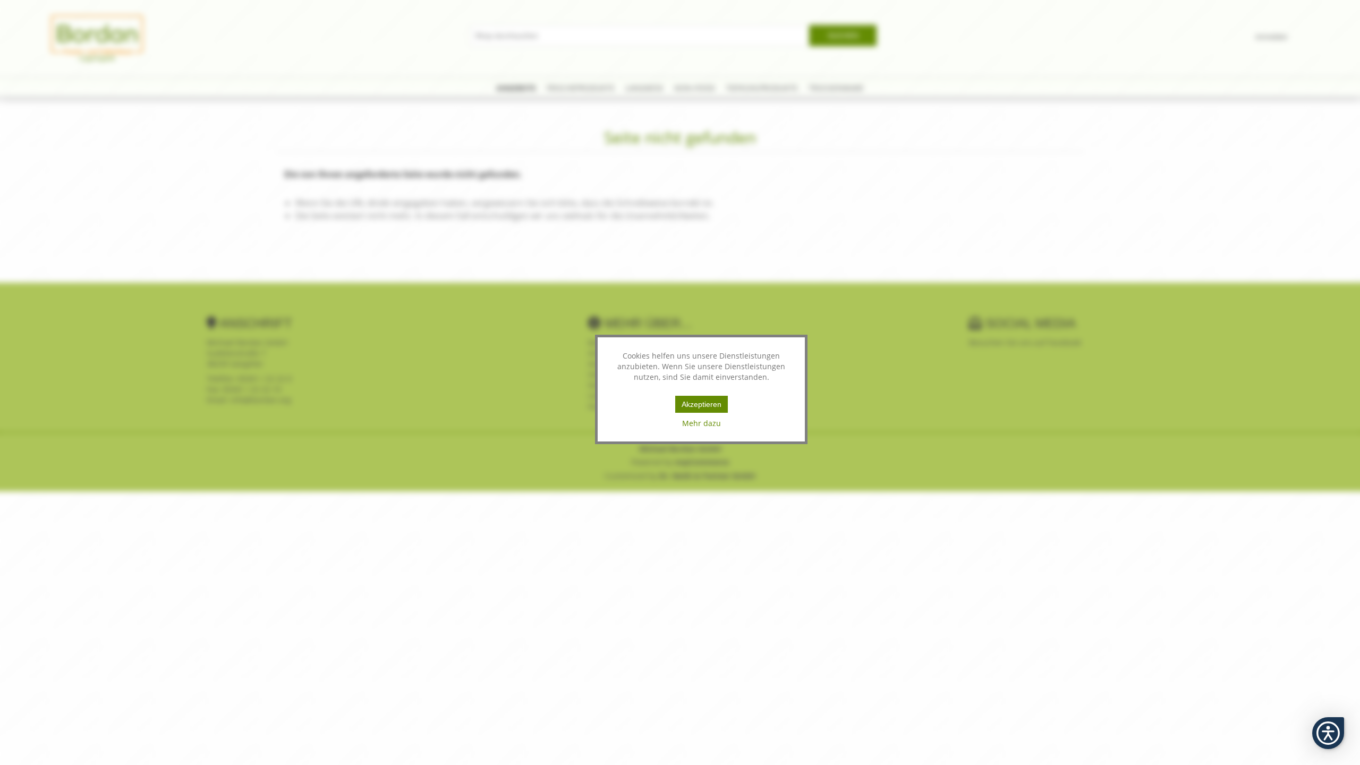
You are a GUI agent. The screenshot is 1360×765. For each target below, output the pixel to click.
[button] (1328, 733)
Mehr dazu (701, 423)
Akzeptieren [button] (701, 404)
